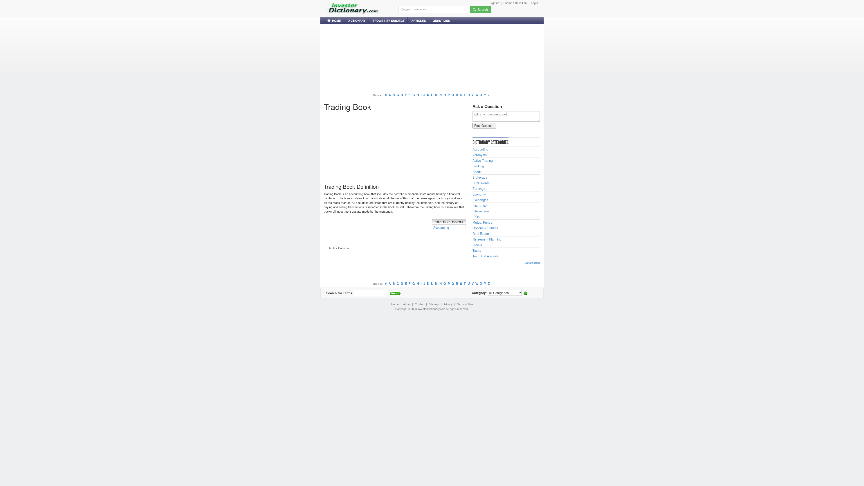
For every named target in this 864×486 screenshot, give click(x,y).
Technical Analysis (485, 256)
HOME (335, 20)
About (406, 304)
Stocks (477, 245)
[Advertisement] (432, 59)
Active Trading (482, 160)
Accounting (441, 227)
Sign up (494, 3)
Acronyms (479, 155)
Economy (479, 194)
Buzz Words (481, 183)
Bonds (477, 171)
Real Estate (480, 233)
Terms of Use (465, 304)
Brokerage (479, 177)
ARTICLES (418, 20)
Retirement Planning (487, 239)
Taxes (476, 250)
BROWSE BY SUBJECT (388, 20)
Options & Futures (485, 228)
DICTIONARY (357, 20)
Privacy (447, 304)
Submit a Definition (515, 3)
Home (395, 304)
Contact (419, 304)
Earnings (478, 188)
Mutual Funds (482, 222)
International (481, 211)
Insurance (479, 205)
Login (534, 3)
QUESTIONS (441, 20)
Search (482, 9)
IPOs (475, 216)
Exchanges (480, 200)
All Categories (532, 262)
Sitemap (434, 304)
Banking (478, 166)
